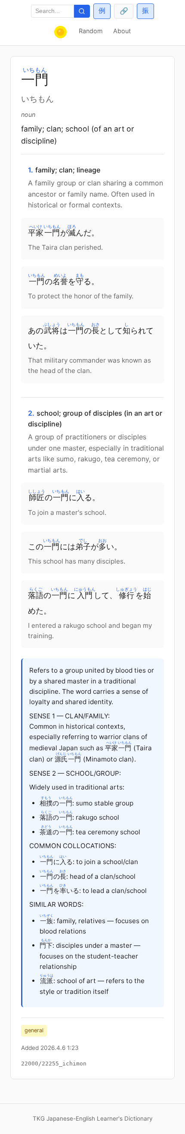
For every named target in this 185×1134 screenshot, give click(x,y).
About (122, 30)
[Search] (82, 11)
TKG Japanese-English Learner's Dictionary (93, 1118)
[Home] (61, 32)
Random (91, 30)
